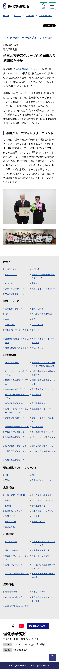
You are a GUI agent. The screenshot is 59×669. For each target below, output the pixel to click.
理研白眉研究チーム (40, 403)
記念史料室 (10, 527)
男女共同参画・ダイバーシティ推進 (43, 341)
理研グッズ (10, 516)
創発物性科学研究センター (43, 446)
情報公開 (35, 330)
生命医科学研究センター (16, 432)
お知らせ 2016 (45, 15)
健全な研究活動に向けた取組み (17, 341)
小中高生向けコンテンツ (42, 511)
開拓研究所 (36, 394)
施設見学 (35, 516)
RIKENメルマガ (40, 626)
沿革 (7, 314)
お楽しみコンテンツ (14, 511)
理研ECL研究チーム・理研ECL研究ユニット (17, 410)
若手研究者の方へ (39, 592)
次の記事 (47, 37)
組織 (7, 319)
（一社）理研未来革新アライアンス (43, 566)
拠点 (34, 319)
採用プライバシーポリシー (43, 289)
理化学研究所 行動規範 (42, 314)
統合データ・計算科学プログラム (17, 373)
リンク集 (9, 283)
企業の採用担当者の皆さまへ (17, 575)
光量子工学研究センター (16, 451)
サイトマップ (11, 274)
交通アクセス (11, 269)
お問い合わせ (37, 269)
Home (6, 15)
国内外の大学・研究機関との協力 (43, 575)
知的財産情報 (11, 541)
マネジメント (37, 324)
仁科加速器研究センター (29, 69)
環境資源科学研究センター (17, 446)
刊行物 (8, 506)
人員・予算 (10, 324)
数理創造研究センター (41, 409)
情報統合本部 (37, 426)
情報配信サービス (39, 506)
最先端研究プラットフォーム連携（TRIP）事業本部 (43, 364)
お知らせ (30, 15)
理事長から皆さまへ (14, 309)
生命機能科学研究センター (43, 432)
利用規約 (35, 283)
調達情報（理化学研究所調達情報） (43, 276)
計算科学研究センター (15, 418)
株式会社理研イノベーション (17, 558)
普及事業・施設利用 (40, 550)
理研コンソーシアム (14, 565)
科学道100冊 (10, 521)
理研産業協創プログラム (42, 389)
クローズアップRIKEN (15, 495)
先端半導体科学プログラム (17, 389)
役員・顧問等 (37, 309)
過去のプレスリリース (41, 480)
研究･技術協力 (11, 550)
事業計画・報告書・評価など (17, 332)
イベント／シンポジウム (42, 500)
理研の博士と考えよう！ (42, 495)
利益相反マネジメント (41, 348)
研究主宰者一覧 (12, 362)
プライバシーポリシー (15, 289)
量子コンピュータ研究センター (43, 420)
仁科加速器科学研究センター (43, 453)
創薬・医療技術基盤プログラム (43, 382)
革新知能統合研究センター (17, 426)
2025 (34, 475)
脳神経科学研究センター (16, 437)
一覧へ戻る (31, 37)
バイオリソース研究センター (43, 439)
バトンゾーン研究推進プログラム (17, 396)
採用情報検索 (11, 592)
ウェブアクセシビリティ (16, 294)
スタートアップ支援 (40, 556)
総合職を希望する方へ (15, 597)
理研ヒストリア (38, 521)
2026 (7, 475)
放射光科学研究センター (16, 460)
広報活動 (17, 15)
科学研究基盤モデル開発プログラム (43, 373)
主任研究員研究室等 (14, 403)
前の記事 (14, 37)
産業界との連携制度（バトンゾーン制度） (43, 543)
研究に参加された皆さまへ (17, 348)
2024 (7, 480)
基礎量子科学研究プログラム (17, 382)
